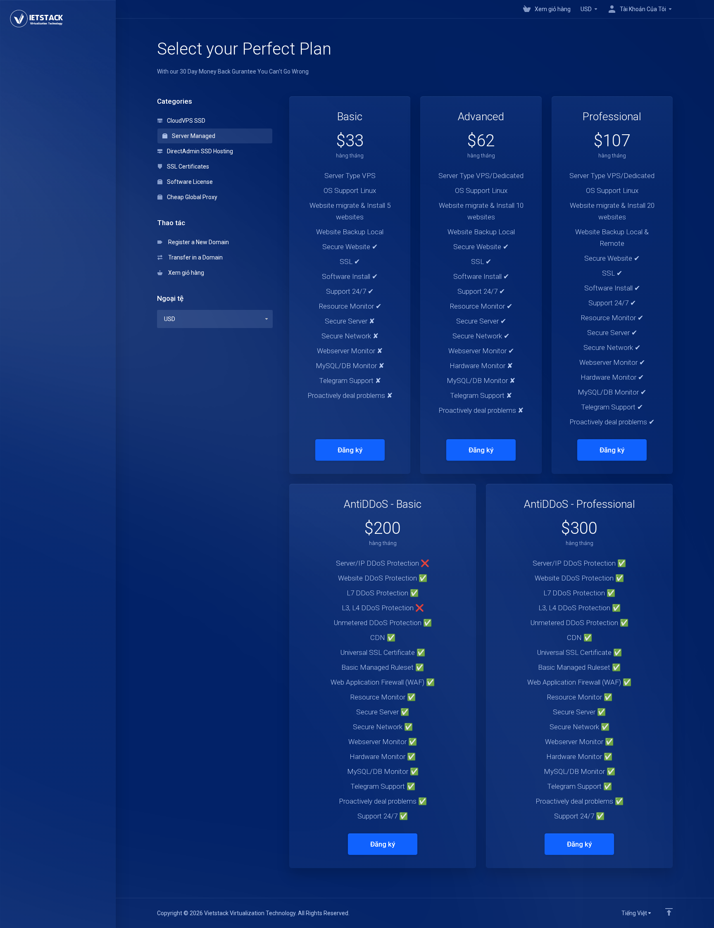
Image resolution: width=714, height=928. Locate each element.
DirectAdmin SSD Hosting (199, 151)
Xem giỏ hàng (185, 272)
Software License (189, 181)
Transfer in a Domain (194, 257)
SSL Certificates (187, 166)
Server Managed (193, 136)
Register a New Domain (197, 242)
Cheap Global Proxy (191, 197)
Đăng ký (350, 450)
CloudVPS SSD (185, 120)
